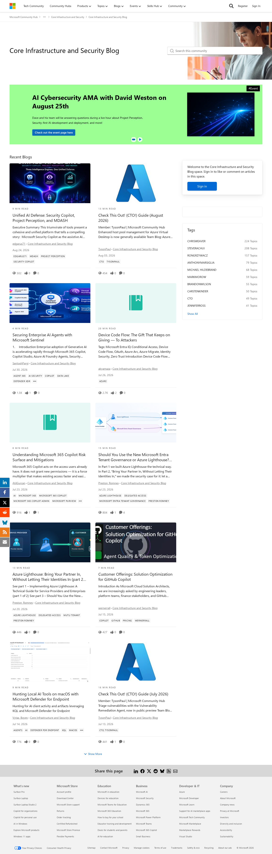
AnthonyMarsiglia (200, 262)
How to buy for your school (110, 817)
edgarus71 (19, 244)
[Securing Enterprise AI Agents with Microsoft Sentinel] (50, 303)
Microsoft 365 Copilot (146, 830)
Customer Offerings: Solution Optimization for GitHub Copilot (135, 576)
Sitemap (91, 847)
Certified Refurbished (67, 823)
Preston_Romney (108, 483)
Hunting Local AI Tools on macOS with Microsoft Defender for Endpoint (45, 696)
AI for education (105, 836)
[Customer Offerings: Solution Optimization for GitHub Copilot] (135, 542)
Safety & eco (193, 847)
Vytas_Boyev (20, 717)
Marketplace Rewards (189, 830)
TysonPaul (104, 249)
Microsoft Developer (189, 798)
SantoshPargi (20, 363)
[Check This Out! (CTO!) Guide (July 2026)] (135, 662)
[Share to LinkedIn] (136, 771)
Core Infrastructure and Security (67, 17)
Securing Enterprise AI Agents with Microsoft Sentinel (42, 337)
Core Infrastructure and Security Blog (50, 244)
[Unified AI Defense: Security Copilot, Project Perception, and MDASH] (50, 183)
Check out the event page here (54, 132)
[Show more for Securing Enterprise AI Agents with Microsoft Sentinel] (34, 381)
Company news (227, 804)
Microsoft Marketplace (190, 823)
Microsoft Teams (144, 823)
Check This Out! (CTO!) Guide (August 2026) (130, 218)
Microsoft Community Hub (24, 17)
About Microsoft (228, 798)
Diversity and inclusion (231, 823)
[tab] (133, 139)
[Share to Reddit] (156, 771)
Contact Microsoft (108, 847)
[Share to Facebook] (142, 771)
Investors (224, 817)
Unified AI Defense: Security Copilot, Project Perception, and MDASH (44, 218)
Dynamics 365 (143, 804)
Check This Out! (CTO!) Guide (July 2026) (133, 693)
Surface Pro (19, 791)
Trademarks (176, 847)
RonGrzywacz (197, 255)
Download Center (65, 798)
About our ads (225, 847)
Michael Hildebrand (201, 270)
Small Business (143, 836)
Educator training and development (115, 823)
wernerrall (104, 608)
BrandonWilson (199, 284)
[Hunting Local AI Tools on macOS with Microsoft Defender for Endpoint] (50, 662)
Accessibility (226, 830)
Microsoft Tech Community (192, 817)
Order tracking (64, 817)
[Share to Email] (175, 771)
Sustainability (226, 836)
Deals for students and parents (112, 830)
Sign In (256, 6)
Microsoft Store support (68, 804)
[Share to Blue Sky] (162, 771)
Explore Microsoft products (26, 830)
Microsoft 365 (142, 810)
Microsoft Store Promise (68, 830)
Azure (182, 791)
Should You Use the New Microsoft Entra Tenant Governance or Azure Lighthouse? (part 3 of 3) (133, 457)
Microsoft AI (142, 791)
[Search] (231, 6)
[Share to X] (149, 771)
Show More (95, 754)
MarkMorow (196, 277)
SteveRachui (196, 248)
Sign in (202, 186)
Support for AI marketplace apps (194, 810)
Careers (224, 791)
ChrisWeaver (196, 241)
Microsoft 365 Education (109, 810)
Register (243, 6)
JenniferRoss (196, 305)
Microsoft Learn (186, 804)
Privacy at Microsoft (229, 810)
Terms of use (160, 847)
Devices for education (108, 798)
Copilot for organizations (25, 810)
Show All (192, 314)
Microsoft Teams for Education (112, 804)
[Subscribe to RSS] (169, 771)
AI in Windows (20, 823)
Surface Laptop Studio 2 (25, 804)
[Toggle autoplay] (140, 139)
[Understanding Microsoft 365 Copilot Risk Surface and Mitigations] (50, 423)
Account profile (64, 791)
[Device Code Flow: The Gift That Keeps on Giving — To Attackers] (135, 303)
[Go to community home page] (13, 6)
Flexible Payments (65, 836)
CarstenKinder (197, 291)
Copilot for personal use (25, 817)
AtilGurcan (19, 483)
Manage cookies (142, 847)
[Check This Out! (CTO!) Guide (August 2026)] (135, 183)
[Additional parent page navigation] (44, 17)
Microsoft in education (108, 791)
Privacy (125, 847)
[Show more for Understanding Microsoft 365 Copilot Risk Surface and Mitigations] (80, 501)
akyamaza (104, 368)
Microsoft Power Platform (148, 817)
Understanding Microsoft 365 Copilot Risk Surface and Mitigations (49, 457)
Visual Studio (185, 836)
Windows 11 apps (22, 836)
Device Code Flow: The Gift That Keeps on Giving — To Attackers (134, 337)
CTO (190, 298)
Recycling (208, 847)
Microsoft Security (145, 798)
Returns (60, 810)
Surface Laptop (21, 798)
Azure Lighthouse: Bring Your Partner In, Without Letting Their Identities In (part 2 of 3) (48, 576)
